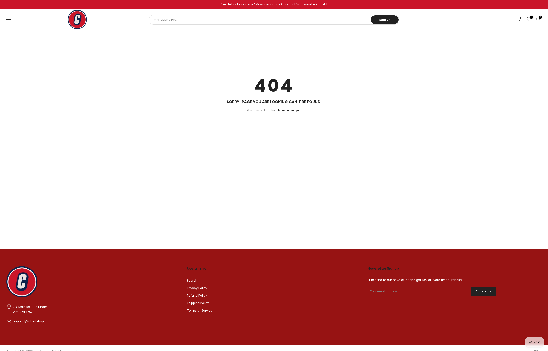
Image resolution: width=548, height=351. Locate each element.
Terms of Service (199, 310)
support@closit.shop (28, 321)
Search (384, 20)
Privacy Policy (197, 288)
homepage (289, 110)
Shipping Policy (198, 303)
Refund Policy (197, 295)
